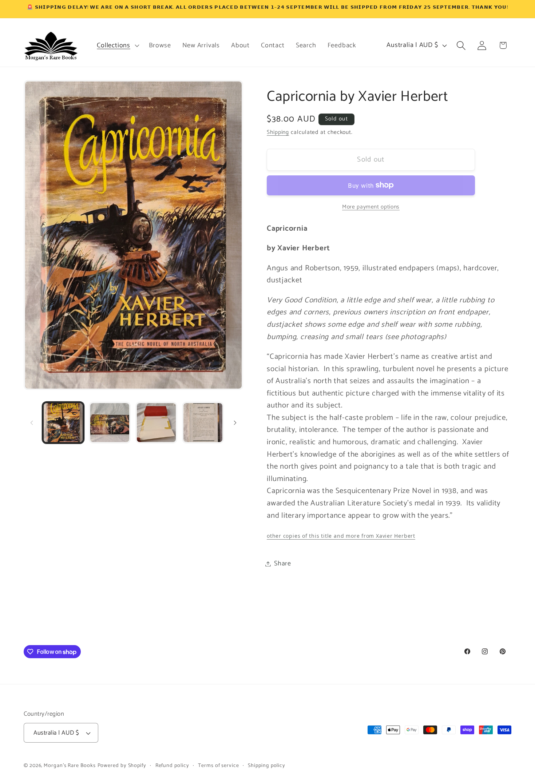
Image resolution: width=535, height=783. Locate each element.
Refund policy (172, 766)
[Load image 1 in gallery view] (63, 423)
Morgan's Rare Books (69, 765)
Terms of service (218, 766)
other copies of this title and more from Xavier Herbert (341, 535)
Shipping (278, 132)
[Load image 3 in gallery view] (156, 423)
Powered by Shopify (122, 765)
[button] (117, 45)
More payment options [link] (371, 207)
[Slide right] (235, 423)
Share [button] (282, 563)
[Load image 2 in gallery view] (110, 423)
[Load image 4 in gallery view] (203, 423)
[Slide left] (32, 423)
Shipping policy (266, 766)
